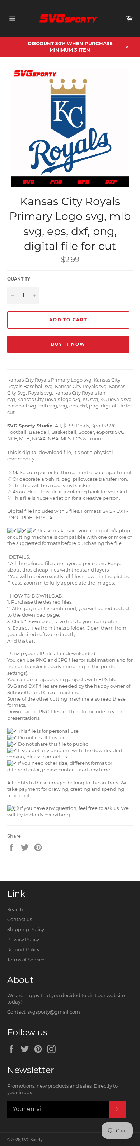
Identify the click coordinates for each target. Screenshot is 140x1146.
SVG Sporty (32, 1139)
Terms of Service (26, 959)
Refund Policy (23, 949)
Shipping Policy (25, 929)
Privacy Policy (23, 939)
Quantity (18, 279)
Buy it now (68, 344)
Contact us (19, 919)
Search (15, 909)
